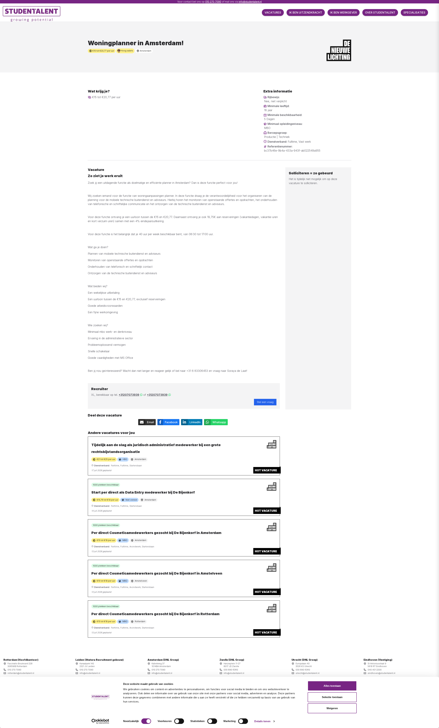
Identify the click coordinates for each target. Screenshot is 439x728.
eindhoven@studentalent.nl (381, 673)
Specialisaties (414, 12)
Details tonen (262, 721)
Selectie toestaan (332, 697)
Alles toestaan (332, 685)
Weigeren (332, 708)
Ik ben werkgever (343, 12)
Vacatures (273, 12)
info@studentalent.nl (250, 1)
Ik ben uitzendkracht (305, 12)
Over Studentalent (380, 12)
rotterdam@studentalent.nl (21, 673)
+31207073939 (129, 394)
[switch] (179, 721)
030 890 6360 (231, 669)
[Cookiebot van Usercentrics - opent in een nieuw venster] (100, 721)
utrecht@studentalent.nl (307, 673)
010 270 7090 (213, 1)
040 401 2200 (375, 669)
